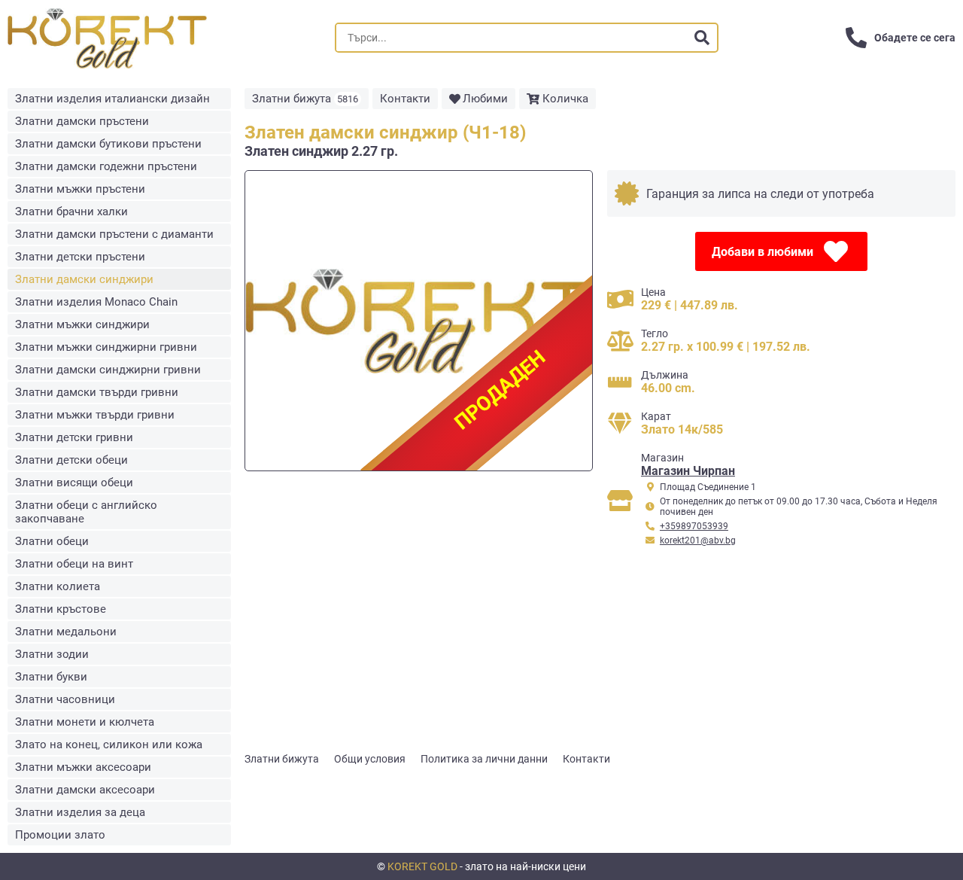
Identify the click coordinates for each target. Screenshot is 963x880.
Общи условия (370, 759)
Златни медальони (66, 631)
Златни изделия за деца (80, 812)
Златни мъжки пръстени (80, 189)
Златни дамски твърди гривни (96, 392)
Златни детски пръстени (80, 256)
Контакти (405, 98)
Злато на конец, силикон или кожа (108, 744)
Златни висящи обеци (74, 482)
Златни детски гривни (74, 437)
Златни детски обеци (71, 460)
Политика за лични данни (484, 759)
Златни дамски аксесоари (85, 789)
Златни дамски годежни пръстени (106, 166)
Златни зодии (52, 654)
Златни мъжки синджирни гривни (106, 347)
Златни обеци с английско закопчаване (86, 511)
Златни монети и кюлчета (84, 722)
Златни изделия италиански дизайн (112, 98)
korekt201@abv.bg (698, 540)
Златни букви (51, 677)
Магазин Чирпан (688, 471)
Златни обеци (52, 541)
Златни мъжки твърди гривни (95, 415)
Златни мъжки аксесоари (83, 767)
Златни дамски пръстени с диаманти (114, 234)
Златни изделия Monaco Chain (96, 302)
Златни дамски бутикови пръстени (108, 144)
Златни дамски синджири (84, 279)
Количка (565, 98)
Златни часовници (65, 699)
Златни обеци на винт (74, 564)
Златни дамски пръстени (82, 121)
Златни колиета (57, 586)
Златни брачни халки (71, 211)
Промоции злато (60, 835)
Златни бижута (305, 98)
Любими (485, 98)
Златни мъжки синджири (82, 324)
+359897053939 (694, 526)
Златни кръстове (60, 609)
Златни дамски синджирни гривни (108, 369)
